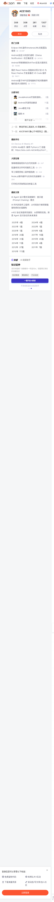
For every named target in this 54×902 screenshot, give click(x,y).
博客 (19, 3)
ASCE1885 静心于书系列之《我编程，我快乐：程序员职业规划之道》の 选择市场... (33, 131)
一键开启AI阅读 (30, 281)
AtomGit (43, 3)
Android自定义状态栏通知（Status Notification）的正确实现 (27, 56)
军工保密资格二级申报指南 (26, 172)
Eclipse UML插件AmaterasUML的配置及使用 (29, 49)
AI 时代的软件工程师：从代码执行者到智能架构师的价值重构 (30, 206)
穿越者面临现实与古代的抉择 (27, 163)
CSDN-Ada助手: (18, 147)
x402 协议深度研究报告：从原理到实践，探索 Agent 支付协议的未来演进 (30, 214)
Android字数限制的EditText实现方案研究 (29, 64)
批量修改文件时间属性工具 (26, 167)
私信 (40, 34)
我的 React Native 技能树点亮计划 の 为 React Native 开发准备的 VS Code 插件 (29, 73)
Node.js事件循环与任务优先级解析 (26, 177)
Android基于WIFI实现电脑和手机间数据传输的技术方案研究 (29, 82)
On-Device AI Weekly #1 (22, 144)
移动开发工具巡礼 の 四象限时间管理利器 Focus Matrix (33, 127)
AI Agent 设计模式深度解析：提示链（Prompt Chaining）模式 (27, 198)
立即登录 (25, 893)
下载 (25, 3)
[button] (28, 288)
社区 (32, 3)
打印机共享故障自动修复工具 (24, 184)
